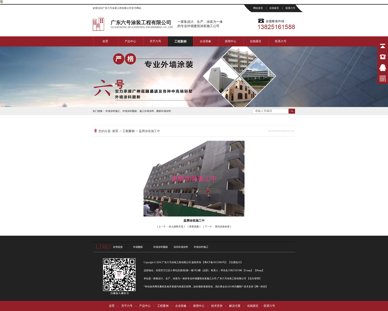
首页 (105, 41)
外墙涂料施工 (112, 111)
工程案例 (180, 41)
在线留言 (274, 8)
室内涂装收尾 (217, 226)
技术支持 (216, 305)
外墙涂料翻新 (129, 111)
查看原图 (194, 226)
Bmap (259, 270)
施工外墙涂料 (146, 111)
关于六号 (155, 41)
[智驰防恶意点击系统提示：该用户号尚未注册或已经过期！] (1, 2)
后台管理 (254, 278)
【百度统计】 (235, 262)
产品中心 (130, 41)
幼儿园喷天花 (171, 226)
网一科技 (261, 286)
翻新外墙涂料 (163, 111)
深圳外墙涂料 (181, 247)
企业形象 (205, 41)
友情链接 (118, 247)
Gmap (248, 270)
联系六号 (290, 8)
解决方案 (234, 305)
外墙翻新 (138, 247)
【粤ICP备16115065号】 (215, 262)
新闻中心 (230, 41)
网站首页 (258, 8)
